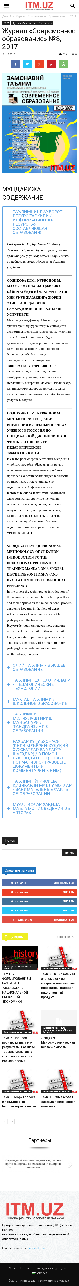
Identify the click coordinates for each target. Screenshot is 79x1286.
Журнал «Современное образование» (32, 23)
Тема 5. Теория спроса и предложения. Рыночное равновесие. (19, 1101)
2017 (6, 23)
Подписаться (64, 919)
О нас (12, 1268)
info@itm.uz (37, 1248)
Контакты (26, 1268)
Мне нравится (64, 882)
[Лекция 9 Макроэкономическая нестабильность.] (59, 1022)
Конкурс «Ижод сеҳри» (52, 1268)
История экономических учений (18, 967)
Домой (6, 16)
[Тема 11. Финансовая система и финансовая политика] (59, 1081)
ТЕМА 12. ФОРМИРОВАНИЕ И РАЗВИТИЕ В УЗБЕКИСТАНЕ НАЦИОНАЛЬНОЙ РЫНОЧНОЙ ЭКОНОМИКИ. (16, 987)
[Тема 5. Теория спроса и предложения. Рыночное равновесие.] (20, 1081)
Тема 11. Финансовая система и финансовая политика (58, 1101)
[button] (73, 6)
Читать (68, 892)
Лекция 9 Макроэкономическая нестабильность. (58, 1042)
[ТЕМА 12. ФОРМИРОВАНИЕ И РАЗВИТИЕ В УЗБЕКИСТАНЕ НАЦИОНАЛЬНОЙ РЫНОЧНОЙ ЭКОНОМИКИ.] (20, 958)
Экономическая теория (56, 968)
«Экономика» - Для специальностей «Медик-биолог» (58, 1030)
